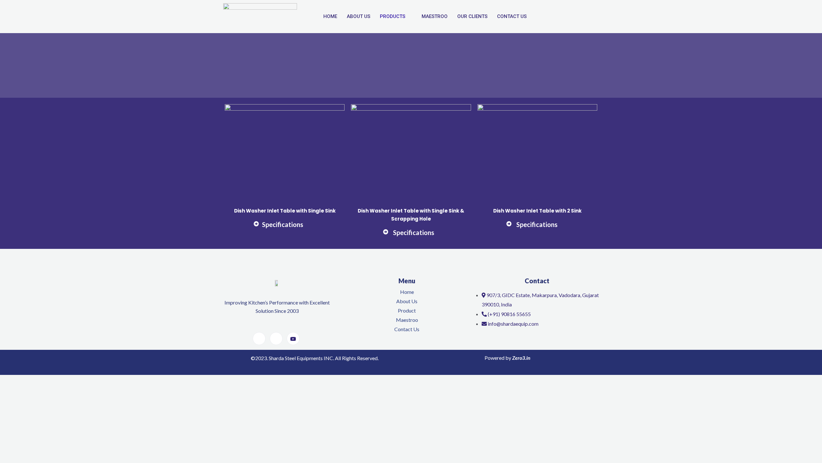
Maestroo (435, 16)
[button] (285, 228)
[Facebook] (259, 338)
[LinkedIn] (276, 338)
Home (330, 16)
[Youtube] (293, 338)
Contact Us (512, 16)
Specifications (282, 224)
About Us (358, 16)
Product (407, 310)
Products (392, 16)
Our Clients (472, 16)
